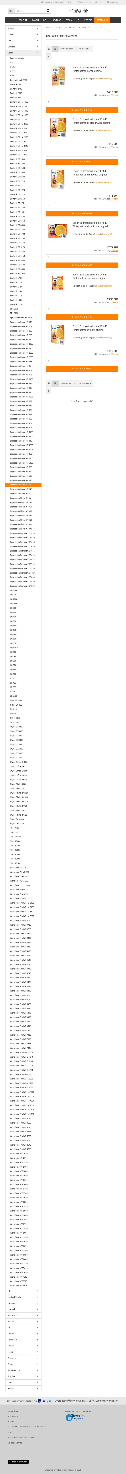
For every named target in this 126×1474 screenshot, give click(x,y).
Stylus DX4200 (16, 735)
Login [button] (99, 2)
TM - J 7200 (15, 850)
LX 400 (13, 683)
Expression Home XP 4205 (21, 449)
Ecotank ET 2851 (17, 212)
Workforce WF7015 (18, 1277)
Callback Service (15, 1443)
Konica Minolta (14, 1297)
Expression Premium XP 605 (22, 542)
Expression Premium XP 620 (22, 555)
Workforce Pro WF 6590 (20, 1026)
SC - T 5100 (15, 722)
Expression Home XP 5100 (21, 458)
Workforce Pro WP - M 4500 (22, 1105)
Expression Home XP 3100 (21, 379)
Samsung (12, 1358)
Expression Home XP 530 (21, 467)
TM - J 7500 (15, 854)
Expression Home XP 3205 (21, 397)
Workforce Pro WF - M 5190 (22, 907)
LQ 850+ (13, 665)
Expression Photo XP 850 (21, 511)
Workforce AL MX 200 (19, 872)
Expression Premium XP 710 (22, 568)
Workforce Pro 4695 (19, 894)
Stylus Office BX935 (18, 779)
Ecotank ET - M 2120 (19, 128)
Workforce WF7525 (18, 1286)
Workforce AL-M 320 (19, 881)
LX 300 (13, 678)
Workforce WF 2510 (19, 1158)
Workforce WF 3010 (19, 1241)
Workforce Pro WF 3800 (20, 933)
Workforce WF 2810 (19, 1198)
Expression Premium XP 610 (22, 546)
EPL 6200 (14, 313)
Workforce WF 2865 (19, 1219)
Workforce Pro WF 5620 (20, 1004)
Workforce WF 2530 (19, 1167)
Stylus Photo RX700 (18, 815)
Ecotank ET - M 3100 (19, 141)
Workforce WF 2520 (19, 1162)
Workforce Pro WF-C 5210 (21, 1057)
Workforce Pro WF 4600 (20, 951)
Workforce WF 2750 (19, 1189)
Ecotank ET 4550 (17, 229)
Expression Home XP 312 (21, 383)
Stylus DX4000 (16, 731)
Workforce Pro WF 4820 (20, 982)
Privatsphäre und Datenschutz (21, 1437)
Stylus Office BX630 (18, 771)
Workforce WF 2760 (19, 1193)
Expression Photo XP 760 (21, 507)
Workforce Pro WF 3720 (20, 925)
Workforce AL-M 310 (19, 876)
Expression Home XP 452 (21, 454)
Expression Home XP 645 (21, 489)
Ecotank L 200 (16, 291)
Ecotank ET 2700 (17, 177)
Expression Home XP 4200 (21, 445)
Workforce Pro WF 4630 (20, 956)
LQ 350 (13, 612)
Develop (57, 20)
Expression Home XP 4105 (21, 436)
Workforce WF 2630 (19, 1176)
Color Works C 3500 (18, 80)
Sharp (10, 1364)
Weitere (88, 20)
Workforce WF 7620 (19, 1272)
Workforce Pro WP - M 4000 (22, 1092)
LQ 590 (13, 639)
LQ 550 (13, 625)
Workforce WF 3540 (19, 1250)
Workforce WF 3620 (19, 1255)
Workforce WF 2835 (19, 1206)
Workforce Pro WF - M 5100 (22, 903)
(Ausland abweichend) (102, 79)
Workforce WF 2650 (19, 1180)
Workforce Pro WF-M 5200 (21, 1074)
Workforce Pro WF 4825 (20, 986)
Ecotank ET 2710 (17, 181)
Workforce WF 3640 (19, 1259)
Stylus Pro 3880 (17, 824)
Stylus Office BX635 (18, 775)
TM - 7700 (14, 832)
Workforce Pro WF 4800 (20, 977)
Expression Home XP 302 (21, 370)
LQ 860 (13, 669)
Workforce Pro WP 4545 (20, 1145)
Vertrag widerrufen (18, 1462)
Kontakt (11, 1421)
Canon (35, 20)
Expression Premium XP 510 (22, 533)
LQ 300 (13, 608)
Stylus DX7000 (16, 757)
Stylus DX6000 (16, 753)
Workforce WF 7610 (19, 1268)
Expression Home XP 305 (21, 375)
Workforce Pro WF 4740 (20, 969)
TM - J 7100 (15, 846)
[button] (84, 2)
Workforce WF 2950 (19, 1237)
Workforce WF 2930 (19, 1228)
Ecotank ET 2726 (17, 194)
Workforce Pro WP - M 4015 (22, 1096)
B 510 (12, 75)
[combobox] (67, 49)
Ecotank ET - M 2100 (19, 124)
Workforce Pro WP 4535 (20, 1140)
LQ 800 (13, 661)
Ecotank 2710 (16, 89)
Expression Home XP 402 (21, 423)
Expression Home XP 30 (20, 366)
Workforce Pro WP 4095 (20, 1127)
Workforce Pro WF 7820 (20, 1035)
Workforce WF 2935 (19, 1233)
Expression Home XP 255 (21, 361)
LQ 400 (13, 617)
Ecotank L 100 (16, 278)
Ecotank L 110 (16, 282)
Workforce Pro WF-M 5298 (21, 1079)
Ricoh (10, 1352)
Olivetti (11, 1333)
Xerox (10, 1388)
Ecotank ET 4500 (17, 225)
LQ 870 (13, 674)
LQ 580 (13, 634)
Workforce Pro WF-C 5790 (21, 1070)
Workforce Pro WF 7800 (20, 1030)
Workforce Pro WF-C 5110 (21, 1052)
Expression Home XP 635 (21, 480)
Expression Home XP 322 (21, 401)
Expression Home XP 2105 (21, 344)
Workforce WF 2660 (19, 1184)
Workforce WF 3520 (19, 1246)
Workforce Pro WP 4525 (20, 1136)
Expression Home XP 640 (21, 485)
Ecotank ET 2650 (17, 172)
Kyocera (11, 1303)
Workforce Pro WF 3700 (20, 920)
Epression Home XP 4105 (21, 317)
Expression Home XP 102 (21, 326)
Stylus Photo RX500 (18, 810)
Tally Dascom (14, 1370)
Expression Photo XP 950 (21, 520)
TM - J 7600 (15, 859)
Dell (45, 20)
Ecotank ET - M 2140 (19, 133)
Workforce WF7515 (18, 1281)
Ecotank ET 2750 (17, 199)
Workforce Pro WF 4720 (20, 964)
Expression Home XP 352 (21, 419)
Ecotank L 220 (16, 295)
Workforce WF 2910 (19, 1224)
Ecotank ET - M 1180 (19, 119)
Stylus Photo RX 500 (19, 797)
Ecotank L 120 (16, 287)
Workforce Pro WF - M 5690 (22, 916)
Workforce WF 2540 (19, 1171)
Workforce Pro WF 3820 (20, 938)
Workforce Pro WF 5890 (20, 1013)
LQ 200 (13, 595)
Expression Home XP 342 (21, 414)
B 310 (12, 67)
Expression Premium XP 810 (22, 581)
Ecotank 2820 (16, 97)
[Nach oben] (117, 1469)
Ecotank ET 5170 (17, 247)
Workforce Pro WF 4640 (20, 960)
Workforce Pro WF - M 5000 (22, 898)
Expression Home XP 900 (21, 494)
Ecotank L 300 (16, 300)
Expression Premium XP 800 (22, 577)
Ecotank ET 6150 (17, 256)
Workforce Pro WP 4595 (20, 1149)
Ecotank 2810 (16, 93)
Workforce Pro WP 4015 (20, 1118)
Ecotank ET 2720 (17, 190)
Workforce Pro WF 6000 (20, 1017)
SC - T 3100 (15, 718)
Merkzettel (113, 2)
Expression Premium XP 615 (22, 551)
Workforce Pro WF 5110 (20, 995)
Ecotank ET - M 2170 (19, 137)
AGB (10, 1432)
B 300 (12, 62)
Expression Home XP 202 (21, 331)
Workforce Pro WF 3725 (20, 929)
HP (78, 20)
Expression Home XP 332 (21, 405)
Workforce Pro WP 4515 (20, 1131)
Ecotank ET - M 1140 (19, 111)
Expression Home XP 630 (21, 476)
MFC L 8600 (13, 1315)
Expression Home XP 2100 (21, 339)
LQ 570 (13, 630)
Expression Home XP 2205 (21, 357)
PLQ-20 (13, 709)
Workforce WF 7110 (19, 1263)
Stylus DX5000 (16, 749)
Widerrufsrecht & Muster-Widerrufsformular (27, 1426)
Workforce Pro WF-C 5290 (21, 1061)
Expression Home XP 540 (21, 471)
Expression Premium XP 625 (22, 559)
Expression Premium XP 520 (22, 537)
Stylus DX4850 (16, 744)
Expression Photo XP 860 (21, 515)
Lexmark (11, 1309)
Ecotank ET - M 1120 (19, 106)
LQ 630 (13, 643)
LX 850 (13, 691)
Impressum (102, 20)
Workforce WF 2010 (19, 1153)
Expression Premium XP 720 (22, 573)
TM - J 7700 (15, 863)
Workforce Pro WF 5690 (20, 1008)
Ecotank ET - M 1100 (19, 102)
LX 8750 (13, 696)
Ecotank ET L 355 (17, 273)
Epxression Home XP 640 (21, 322)
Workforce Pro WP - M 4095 (22, 1101)
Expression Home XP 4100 (21, 432)
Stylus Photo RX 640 (19, 801)
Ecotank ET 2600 (17, 168)
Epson (69, 20)
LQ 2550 (13, 604)
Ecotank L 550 (16, 304)
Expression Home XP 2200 (21, 353)
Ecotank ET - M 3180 (19, 155)
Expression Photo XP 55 (20, 498)
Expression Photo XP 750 (21, 502)
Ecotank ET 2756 (17, 207)
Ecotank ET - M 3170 (19, 150)
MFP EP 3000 (16, 700)
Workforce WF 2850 (19, 1211)
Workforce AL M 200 (19, 867)
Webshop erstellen (53, 1470)
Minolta (11, 1321)
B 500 (12, 71)
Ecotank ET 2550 (17, 163)
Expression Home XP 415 (21, 441)
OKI (9, 1327)
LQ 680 (13, 652)
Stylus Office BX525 (18, 762)
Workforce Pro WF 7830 (20, 1039)
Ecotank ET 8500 (17, 265)
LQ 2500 (13, 599)
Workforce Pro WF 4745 (20, 973)
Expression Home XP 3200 (21, 392)
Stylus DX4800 (16, 740)
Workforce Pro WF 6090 (20, 1021)
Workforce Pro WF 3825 (20, 942)
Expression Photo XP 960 (21, 524)
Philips (11, 1346)
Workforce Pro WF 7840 (20, 1048)
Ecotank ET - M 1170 (19, 115)
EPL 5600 (14, 309)
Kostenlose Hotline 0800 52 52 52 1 (58, 2)
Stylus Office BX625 (18, 766)
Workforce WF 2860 (19, 1215)
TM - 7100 (14, 828)
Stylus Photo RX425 (18, 806)
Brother (23, 20)
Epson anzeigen (17, 58)
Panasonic (12, 1340)
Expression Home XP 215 (21, 348)
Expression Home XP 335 (21, 410)
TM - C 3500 (15, 837)
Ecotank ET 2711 (17, 185)
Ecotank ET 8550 (17, 269)
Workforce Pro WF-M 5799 (21, 1087)
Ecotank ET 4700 (17, 234)
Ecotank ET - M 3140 (19, 146)
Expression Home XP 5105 (21, 463)
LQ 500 (13, 621)
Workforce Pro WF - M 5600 (22, 911)
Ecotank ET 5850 (17, 251)
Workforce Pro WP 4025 (20, 1123)
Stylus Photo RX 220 (19, 793)
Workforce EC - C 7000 (20, 885)
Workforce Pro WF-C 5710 (21, 1066)
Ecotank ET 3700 (17, 216)
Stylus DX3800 (16, 727)
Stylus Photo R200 (18, 788)
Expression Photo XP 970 (21, 529)
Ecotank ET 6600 (17, 260)
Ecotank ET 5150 (17, 243)
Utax (10, 1382)
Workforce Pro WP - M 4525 (22, 1109)
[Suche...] (48, 11)
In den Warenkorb (82, 110)
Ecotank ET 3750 (17, 221)
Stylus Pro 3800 (17, 819)
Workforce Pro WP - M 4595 (22, 1114)
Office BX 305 (16, 705)
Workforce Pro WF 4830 (20, 991)
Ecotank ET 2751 (17, 203)
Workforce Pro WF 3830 (20, 947)
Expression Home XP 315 (21, 388)
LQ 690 (13, 656)
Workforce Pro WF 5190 (20, 999)
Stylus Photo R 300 (18, 784)
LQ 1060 (13, 590)
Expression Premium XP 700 (22, 564)
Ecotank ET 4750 (17, 238)
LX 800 (13, 687)
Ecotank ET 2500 (17, 159)
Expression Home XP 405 (21, 427)
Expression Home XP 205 (21, 335)
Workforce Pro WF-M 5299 (21, 1083)
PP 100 (13, 714)
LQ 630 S (14, 647)
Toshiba (11, 1376)
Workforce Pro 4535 (19, 889)
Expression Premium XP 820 (22, 586)
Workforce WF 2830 (19, 1202)
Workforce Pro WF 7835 (20, 1043)
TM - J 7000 (15, 841)
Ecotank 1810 (16, 84)
